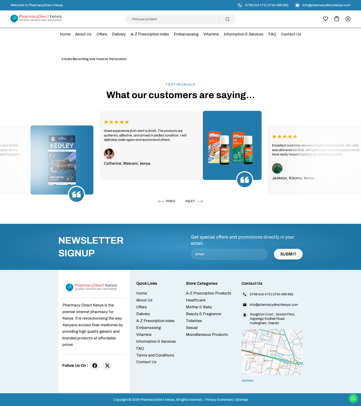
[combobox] (175, 19)
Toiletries (194, 321)
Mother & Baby (199, 307)
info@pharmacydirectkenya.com (327, 5)
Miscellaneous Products (207, 335)
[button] (166, 201)
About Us (83, 34)
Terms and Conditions (155, 355)
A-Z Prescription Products (208, 293)
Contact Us (291, 34)
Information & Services (243, 34)
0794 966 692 (278, 5)
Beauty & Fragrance (203, 314)
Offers (102, 34)
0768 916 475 (255, 5)
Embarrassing (186, 34)
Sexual (192, 328)
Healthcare (195, 300)
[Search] (227, 19)
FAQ (272, 34)
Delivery (119, 34)
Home (65, 34)
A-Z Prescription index (150, 34)
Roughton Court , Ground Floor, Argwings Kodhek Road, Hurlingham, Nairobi (272, 318)
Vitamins (211, 34)
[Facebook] (94, 365)
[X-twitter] (107, 365)
